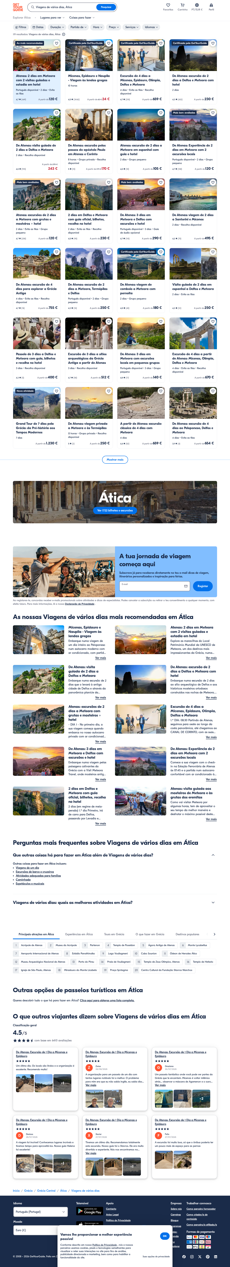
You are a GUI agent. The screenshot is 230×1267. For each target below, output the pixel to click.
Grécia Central (46, 1190)
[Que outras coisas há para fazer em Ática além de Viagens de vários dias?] (213, 855)
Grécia (28, 1190)
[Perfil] (211, 5)
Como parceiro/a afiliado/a (202, 1224)
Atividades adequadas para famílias (38, 875)
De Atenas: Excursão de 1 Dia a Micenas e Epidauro (41, 1054)
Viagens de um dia (27, 867)
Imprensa (176, 1226)
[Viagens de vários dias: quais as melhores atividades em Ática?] (213, 902)
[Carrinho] (182, 5)
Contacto (111, 1208)
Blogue (174, 1220)
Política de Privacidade (118, 1220)
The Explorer (175, 1244)
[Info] (63, 34)
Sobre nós (176, 1208)
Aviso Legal (112, 1214)
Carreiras (176, 1214)
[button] (37, 71)
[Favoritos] (168, 5)
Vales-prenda (175, 1234)
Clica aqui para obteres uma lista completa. (107, 1000)
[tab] (36, 934)
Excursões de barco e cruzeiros (35, 871)
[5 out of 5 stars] (45, 1061)
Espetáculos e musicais (30, 883)
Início (16, 1190)
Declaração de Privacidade (79, 603)
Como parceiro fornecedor (201, 1208)
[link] (37, 71)
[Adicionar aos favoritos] (56, 43)
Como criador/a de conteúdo (197, 1217)
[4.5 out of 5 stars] (23, 1040)
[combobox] (62, 7)
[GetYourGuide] (18, 7)
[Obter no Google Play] (89, 1211)
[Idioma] (197, 5)
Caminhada (23, 879)
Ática (63, 1190)
